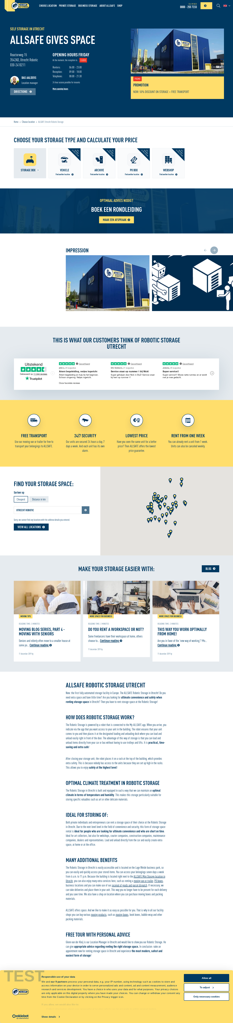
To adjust (205, 987)
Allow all (206, 978)
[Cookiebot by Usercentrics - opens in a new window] (20, 1016)
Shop (120, 5)
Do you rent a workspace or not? (116, 629)
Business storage (87, 5)
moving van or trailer (143, 881)
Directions (21, 91)
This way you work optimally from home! (182, 631)
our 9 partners (59, 981)
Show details (49, 1016)
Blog (208, 569)
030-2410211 (18, 65)
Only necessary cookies (206, 996)
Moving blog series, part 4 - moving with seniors (42, 631)
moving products (99, 914)
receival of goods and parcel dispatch (129, 885)
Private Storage (67, 5)
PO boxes (158, 881)
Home (16, 121)
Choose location (48, 5)
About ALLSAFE (107, 5)
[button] (154, 495)
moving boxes (122, 914)
